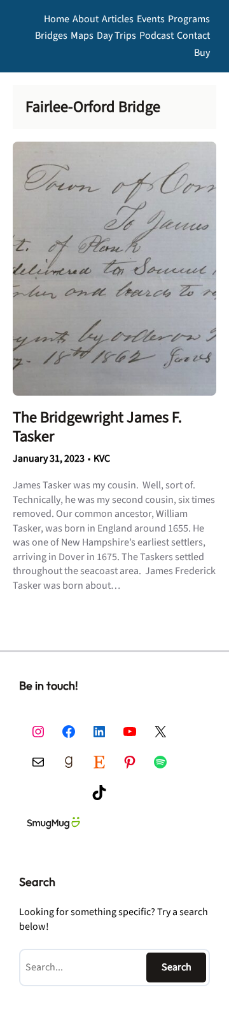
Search (176, 967)
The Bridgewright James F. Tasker (97, 426)
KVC (102, 458)
